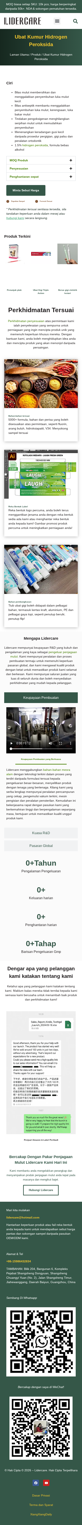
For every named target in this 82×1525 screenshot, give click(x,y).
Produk (36, 54)
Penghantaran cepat (24, 176)
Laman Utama (19, 54)
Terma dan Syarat (41, 1505)
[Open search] (75, 21)
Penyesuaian (19, 168)
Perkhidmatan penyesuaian (26, 321)
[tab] (41, 697)
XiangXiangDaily (41, 1514)
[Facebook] (36, 1483)
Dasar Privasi (41, 1495)
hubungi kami (15, 218)
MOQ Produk (19, 160)
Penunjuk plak (14, 290)
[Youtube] (46, 1483)
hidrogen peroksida (35, 145)
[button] (57, 21)
